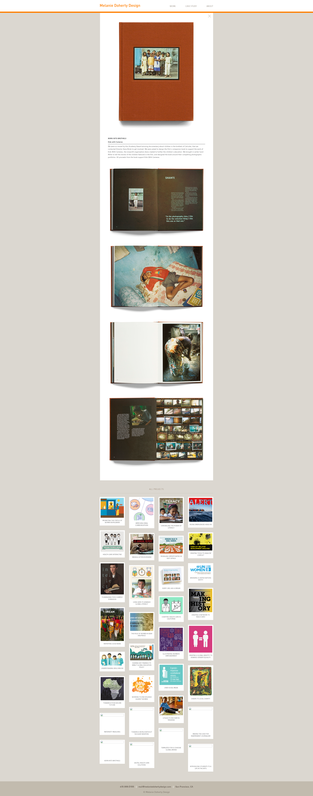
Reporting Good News (112, 644)
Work (173, 6)
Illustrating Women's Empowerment (171, 655)
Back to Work (209, 16)
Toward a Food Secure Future (112, 704)
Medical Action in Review (141, 557)
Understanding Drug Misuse (112, 668)
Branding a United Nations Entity (200, 579)
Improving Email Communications (141, 524)
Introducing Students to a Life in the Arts (200, 767)
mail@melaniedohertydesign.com (154, 786)
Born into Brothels (112, 761)
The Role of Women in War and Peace (141, 635)
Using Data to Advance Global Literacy (142, 603)
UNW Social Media (171, 688)
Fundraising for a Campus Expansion (112, 598)
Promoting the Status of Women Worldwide (112, 521)
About (210, 6)
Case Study (191, 6)
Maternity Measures (112, 732)
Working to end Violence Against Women (142, 698)
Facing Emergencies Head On (201, 524)
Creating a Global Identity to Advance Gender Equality (200, 656)
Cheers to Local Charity (200, 699)
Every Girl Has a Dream (171, 588)
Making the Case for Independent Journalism (200, 735)
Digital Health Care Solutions (141, 764)
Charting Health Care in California (171, 618)
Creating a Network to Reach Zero (201, 616)
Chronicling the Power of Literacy (171, 527)
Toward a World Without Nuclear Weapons (141, 733)
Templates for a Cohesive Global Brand (171, 749)
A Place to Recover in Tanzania (171, 719)
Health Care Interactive (112, 554)
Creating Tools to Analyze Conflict (200, 554)
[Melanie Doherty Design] (120, 5)
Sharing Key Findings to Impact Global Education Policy (141, 665)
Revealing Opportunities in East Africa (171, 557)
